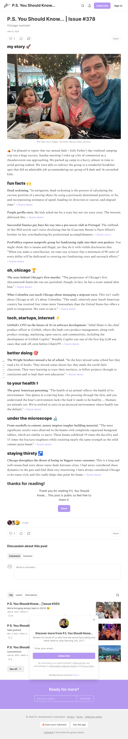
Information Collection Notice (63, 666)
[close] (93, 619)
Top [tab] (11, 595)
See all (13, 668)
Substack (48, 732)
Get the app (79, 724)
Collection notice (93, 716)
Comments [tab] (14, 556)
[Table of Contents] (3, 369)
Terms (79, 716)
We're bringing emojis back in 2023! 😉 (28, 608)
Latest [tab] (19, 595)
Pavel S (24, 612)
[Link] (2, 46)
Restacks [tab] (27, 556)
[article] (64, 610)
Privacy (70, 716)
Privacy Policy (87, 666)
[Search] (83, 5)
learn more (25, 204)
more (107, 234)
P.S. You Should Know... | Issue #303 (33, 604)
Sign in (118, 5)
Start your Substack (55, 724)
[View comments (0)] (21, 39)
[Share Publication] (89, 5)
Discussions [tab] (31, 595)
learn (100, 234)
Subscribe (102, 5)
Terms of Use (79, 663)
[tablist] (20, 556)
